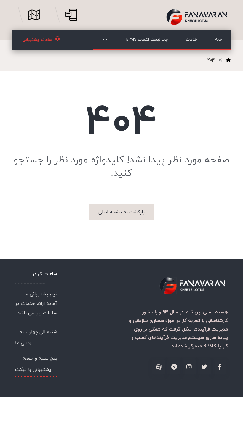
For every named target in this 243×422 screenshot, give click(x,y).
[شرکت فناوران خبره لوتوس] (197, 17)
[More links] (105, 40)
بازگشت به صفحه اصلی (121, 212)
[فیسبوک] (219, 367)
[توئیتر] (204, 367)
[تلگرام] (173, 367)
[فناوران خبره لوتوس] (228, 60)
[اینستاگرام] (189, 367)
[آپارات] (158, 367)
